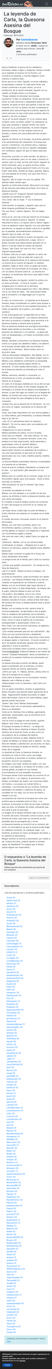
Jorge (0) (11, 1073)
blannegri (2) (12, 932)
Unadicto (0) (12, 1292)
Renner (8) (11, 1234)
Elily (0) (10, 998)
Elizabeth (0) (12, 1004)
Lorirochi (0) (12, 1116)
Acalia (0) (11, 897)
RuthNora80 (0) (14, 1243)
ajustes (22, 1361)
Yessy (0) (11, 1323)
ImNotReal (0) (13, 1038)
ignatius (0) (12, 1035)
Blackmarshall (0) (14, 926)
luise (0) (10, 1122)
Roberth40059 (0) (15, 1237)
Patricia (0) (12, 1202)
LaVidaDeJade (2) (15, 1107)
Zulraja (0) (11, 1332)
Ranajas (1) (11, 1225)
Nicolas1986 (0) (14, 1185)
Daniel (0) (11, 966)
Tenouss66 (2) (13, 1280)
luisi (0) (10, 1125)
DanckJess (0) (13, 964)
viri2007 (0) (12, 1315)
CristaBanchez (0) (15, 961)
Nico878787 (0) (14, 1182)
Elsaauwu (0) (12, 1007)
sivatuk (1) (11, 1257)
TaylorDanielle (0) (15, 1277)
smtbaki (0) (12, 1260)
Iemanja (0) (12, 1033)
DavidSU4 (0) (13, 972)
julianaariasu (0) (14, 1079)
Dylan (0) (11, 987)
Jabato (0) (11, 1056)
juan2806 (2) (12, 1076)
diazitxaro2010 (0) (15, 978)
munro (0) (11, 1177)
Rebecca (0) (12, 1228)
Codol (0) (11, 955)
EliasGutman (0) (14, 995)
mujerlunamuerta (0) (16, 1174)
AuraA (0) (11, 923)
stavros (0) (12, 1272)
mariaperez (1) (13, 1136)
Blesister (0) (12, 935)
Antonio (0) (12, 917)
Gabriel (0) (11, 1015)
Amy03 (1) (11, 912)
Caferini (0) (12, 938)
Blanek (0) (11, 929)
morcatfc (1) (12, 1171)
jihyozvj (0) (12, 1070)
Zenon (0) (11, 1329)
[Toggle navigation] (46, 4)
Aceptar (7, 1365)
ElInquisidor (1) (13, 1001)
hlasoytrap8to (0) (15, 1027)
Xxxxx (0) (11, 1318)
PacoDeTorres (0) (15, 1200)
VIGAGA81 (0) (13, 1312)
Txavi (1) (10, 1289)
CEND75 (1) (12, 952)
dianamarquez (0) (15, 975)
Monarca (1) (12, 1162)
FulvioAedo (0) (13, 1012)
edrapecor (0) (13, 992)
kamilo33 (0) (12, 1087)
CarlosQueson (29, 39)
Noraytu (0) (12, 1191)
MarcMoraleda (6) (15, 1133)
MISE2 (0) (11, 1151)
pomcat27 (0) (13, 1214)
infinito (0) (11, 1044)
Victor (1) (11, 1306)
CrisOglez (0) (13, 958)
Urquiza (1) (12, 1297)
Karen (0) (11, 1090)
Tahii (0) (10, 1274)
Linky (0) (11, 1113)
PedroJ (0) (11, 1211)
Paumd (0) (11, 1208)
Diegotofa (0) (13, 981)
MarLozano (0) (13, 1142)
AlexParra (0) (13, 906)
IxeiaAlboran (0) (14, 1053)
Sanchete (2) (12, 1249)
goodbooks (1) (13, 1018)
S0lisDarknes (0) (14, 1246)
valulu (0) (11, 1300)
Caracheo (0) (13, 940)
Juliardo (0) (12, 1082)
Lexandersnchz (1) (15, 1110)
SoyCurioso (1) (13, 1266)
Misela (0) (11, 1154)
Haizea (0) (11, 1021)
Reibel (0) (11, 1231)
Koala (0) (11, 1099)
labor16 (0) (12, 1102)
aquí (9, 1341)
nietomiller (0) (13, 1188)
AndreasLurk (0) (14, 915)
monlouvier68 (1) (14, 1165)
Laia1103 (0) (12, 1105)
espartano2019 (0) (15, 1010)
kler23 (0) (11, 1096)
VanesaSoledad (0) (15, 1303)
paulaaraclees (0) (14, 1205)
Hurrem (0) (12, 1030)
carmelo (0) (12, 949)
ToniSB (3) (11, 1283)
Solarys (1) (11, 1263)
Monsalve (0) (13, 1168)
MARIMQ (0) (12, 1139)
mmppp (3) (12, 1159)
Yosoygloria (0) (14, 1326)
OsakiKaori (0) (13, 1197)
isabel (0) (11, 1050)
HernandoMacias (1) (16, 1024)
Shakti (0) (11, 1254)
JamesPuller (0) (14, 1061)
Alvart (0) (11, 909)
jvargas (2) (11, 1084)
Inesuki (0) (11, 1041)
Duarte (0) (11, 984)
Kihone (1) (11, 1093)
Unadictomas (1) (14, 1295)
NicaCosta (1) (13, 1179)
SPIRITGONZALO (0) (16, 1269)
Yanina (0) (11, 1320)
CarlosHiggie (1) (14, 943)
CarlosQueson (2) (15, 946)
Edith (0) (11, 989)
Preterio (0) (12, 1217)
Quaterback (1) (13, 1220)
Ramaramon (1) (13, 1223)
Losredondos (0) (14, 1119)
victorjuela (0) (13, 1309)
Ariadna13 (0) (13, 920)
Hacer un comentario (39, 878)
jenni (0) (10, 1067)
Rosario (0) (12, 1240)
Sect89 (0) (11, 1251)
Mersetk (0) (12, 1148)
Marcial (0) (11, 1130)
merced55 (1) (13, 1145)
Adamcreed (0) (13, 900)
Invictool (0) (12, 1047)
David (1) (11, 969)
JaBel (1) (10, 1059)
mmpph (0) (12, 1156)
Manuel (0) (11, 1128)
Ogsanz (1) (11, 1194)
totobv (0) (11, 1286)
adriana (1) (11, 903)
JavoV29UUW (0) (15, 1064)
